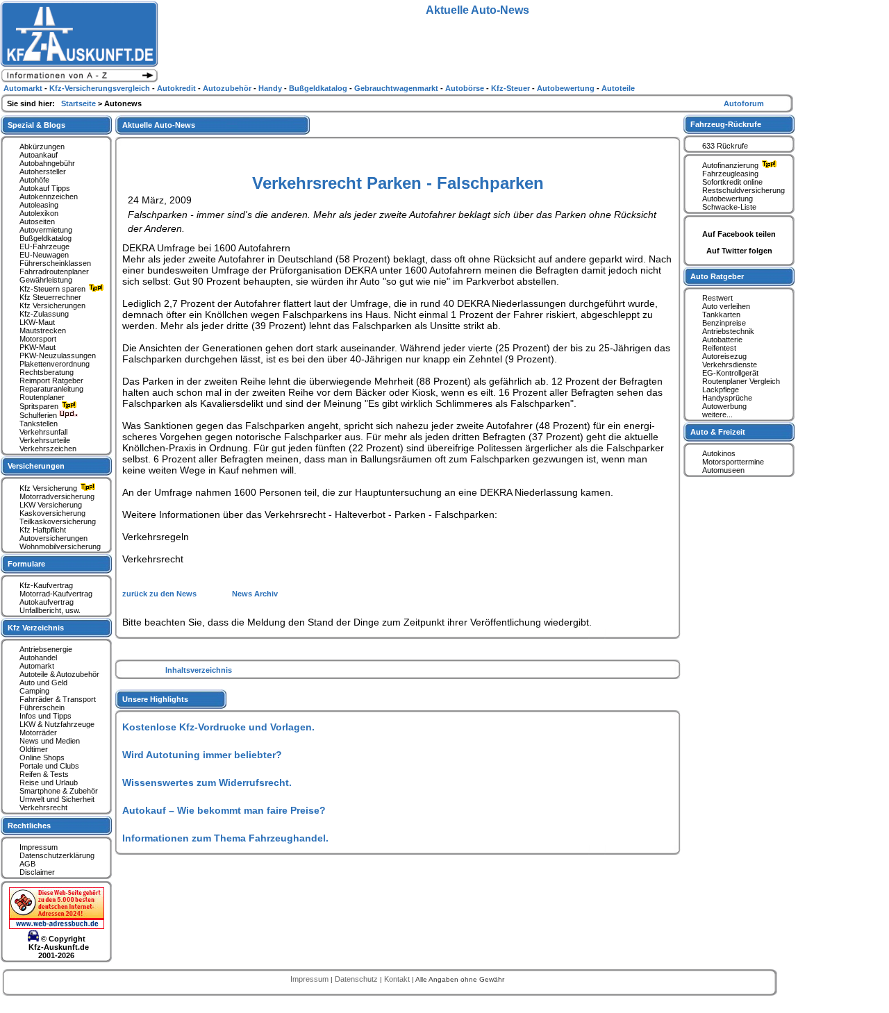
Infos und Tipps (45, 716)
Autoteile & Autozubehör (59, 674)
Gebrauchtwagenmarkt (397, 88)
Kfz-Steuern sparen (53, 289)
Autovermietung (45, 230)
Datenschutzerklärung (56, 855)
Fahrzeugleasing (730, 173)
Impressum (38, 847)
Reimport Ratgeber (51, 380)
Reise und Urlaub (48, 782)
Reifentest (719, 348)
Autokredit (177, 88)
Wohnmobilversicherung (60, 546)
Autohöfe (34, 180)
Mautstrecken (42, 330)
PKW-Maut (37, 347)
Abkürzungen (42, 146)
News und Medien (49, 741)
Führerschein (42, 707)
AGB (27, 864)
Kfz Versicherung (49, 488)
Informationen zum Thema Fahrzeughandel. (225, 838)
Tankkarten (721, 314)
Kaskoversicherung (52, 513)
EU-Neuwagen (44, 255)
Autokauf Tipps (44, 188)
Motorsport (37, 339)
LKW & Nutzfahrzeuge (56, 724)
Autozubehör (228, 88)
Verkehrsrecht (43, 807)
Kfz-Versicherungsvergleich (100, 88)
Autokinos (719, 453)
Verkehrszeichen (47, 448)
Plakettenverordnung (54, 364)
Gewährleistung (45, 280)
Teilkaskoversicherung (57, 521)
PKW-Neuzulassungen (57, 355)
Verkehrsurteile (44, 440)
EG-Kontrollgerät (730, 373)
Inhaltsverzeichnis (198, 670)
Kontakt (398, 979)
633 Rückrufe (725, 146)
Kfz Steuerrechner (50, 297)
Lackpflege (720, 389)
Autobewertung (727, 198)
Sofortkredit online (732, 182)
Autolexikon (38, 213)
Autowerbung (724, 406)
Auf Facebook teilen (739, 234)
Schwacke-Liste (729, 207)
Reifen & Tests (44, 774)
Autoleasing (38, 205)
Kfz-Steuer (511, 88)
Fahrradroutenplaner (54, 271)
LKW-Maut (37, 322)
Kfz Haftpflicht (42, 530)
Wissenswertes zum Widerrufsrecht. (207, 782)
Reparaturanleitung (51, 389)
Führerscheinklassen (55, 263)
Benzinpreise (724, 323)
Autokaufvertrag (46, 602)
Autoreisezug (724, 356)
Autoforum (744, 103)
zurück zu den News (160, 593)
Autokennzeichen (48, 196)
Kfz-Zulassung (44, 314)
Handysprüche (727, 398)
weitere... (717, 414)
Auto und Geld (43, 682)
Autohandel (38, 657)
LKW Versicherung (50, 505)
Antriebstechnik (728, 331)
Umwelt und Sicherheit (56, 799)
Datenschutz (357, 979)
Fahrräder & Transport (57, 699)
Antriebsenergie (45, 649)
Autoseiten (37, 221)
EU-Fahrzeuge (44, 246)
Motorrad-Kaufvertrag (55, 593)
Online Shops (42, 757)
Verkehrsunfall (43, 432)
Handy (271, 88)
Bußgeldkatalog (45, 238)
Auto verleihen (726, 306)
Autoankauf (38, 155)
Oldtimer (33, 749)
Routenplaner (42, 397)
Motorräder (38, 732)
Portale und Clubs (49, 766)
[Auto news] (79, 80)
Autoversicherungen (53, 538)
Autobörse (465, 88)
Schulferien (39, 415)
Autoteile (618, 88)
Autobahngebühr (47, 163)
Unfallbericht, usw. (50, 610)
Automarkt (36, 666)
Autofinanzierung (731, 165)
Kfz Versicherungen (52, 305)
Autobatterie (722, 339)
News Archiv (255, 593)
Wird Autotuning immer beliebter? (202, 754)
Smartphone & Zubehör (58, 791)
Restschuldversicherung (743, 190)
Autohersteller (42, 171)
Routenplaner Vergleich (741, 381)
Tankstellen (38, 423)
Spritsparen (39, 406)
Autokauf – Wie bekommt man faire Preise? (224, 810)
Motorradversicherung (56, 496)
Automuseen (723, 470)
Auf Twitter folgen (739, 250)
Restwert (717, 298)
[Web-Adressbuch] (56, 926)
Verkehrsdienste (729, 364)
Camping (34, 691)
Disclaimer (37, 872)
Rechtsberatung (46, 372)
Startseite (79, 103)
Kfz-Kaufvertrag (46, 585)
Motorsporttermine (733, 462)
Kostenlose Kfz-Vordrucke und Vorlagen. (218, 726)
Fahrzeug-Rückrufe (725, 124)
